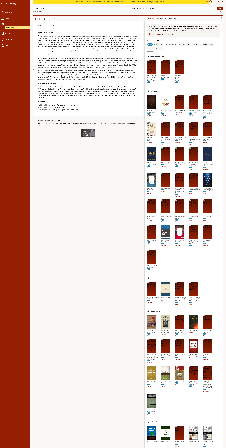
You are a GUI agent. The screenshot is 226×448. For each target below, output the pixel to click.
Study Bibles (154, 91)
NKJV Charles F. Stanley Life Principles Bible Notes (179, 190)
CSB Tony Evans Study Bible (152, 111)
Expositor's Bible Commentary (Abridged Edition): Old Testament (152, 78)
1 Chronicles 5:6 (45, 105)
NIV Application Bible (152, 138)
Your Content (171, 18)
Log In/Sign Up (217, 2)
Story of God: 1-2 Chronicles (166, 382)
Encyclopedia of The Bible (166, 298)
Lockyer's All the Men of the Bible (194, 442)
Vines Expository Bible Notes (152, 266)
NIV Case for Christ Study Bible (180, 138)
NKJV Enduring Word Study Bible (208, 189)
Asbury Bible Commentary (165, 331)
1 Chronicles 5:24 (45, 110)
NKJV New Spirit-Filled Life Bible (208, 215)
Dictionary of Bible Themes (152, 442)
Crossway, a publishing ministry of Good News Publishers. (104, 124)
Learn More (171, 34)
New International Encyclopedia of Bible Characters (180, 299)
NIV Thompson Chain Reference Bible (208, 164)
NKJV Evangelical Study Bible (152, 215)
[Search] (220, 8)
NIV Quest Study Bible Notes (180, 163)
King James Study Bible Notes (194, 111)
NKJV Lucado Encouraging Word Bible (166, 216)
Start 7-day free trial (157, 34)
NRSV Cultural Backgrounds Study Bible (195, 242)
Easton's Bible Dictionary (165, 442)
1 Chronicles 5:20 (45, 107)
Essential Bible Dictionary (179, 442)
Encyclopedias (154, 278)
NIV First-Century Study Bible (208, 138)
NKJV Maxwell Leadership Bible (194, 215)
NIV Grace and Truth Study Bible (152, 163)
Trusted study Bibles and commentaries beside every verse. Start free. (120, 2)
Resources (150, 18)
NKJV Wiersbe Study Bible (165, 241)
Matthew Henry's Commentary (194, 355)
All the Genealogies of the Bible (153, 298)
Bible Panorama (194, 330)
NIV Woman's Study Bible (151, 189)
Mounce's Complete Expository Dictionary (178, 78)
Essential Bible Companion (207, 331)
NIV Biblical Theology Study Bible (165, 139)
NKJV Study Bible (152, 240)
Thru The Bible (179, 381)
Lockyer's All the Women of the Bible (208, 443)
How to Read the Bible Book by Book (180, 355)
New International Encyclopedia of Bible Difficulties (194, 299)
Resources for (157, 41)
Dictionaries (154, 422)
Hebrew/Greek (161, 18)
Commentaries (155, 311)
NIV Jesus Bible (165, 163)
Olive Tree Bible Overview (152, 382)
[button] (216, 2)
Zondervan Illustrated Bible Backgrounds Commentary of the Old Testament (209, 384)
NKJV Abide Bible (166, 188)
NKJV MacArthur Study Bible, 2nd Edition (180, 216)
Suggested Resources (157, 56)
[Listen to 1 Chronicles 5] (54, 18)
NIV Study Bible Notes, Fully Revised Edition (193, 164)
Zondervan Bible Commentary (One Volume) (194, 382)
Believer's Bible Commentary (179, 331)
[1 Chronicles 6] (142, 69)
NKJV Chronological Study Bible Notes (195, 189)
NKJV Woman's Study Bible (179, 241)
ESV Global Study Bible (166, 111)
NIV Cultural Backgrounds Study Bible (195, 139)
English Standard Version (47, 120)
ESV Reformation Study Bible (180, 111)
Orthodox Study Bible (207, 241)
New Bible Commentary (165, 76)
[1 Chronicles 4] (33, 69)
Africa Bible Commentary (151, 331)
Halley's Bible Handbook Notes (166, 355)
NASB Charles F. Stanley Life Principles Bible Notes (207, 113)
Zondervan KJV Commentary (151, 410)
